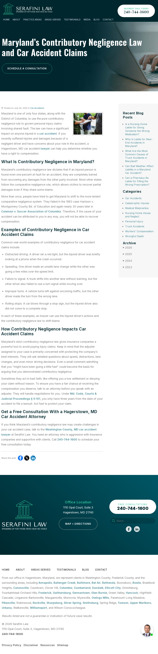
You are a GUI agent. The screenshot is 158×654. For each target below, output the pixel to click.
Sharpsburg (54, 602)
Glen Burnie (99, 592)
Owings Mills (100, 597)
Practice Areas (32, 19)
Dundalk (97, 587)
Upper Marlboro (140, 602)
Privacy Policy (11, 645)
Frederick (44, 592)
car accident (48, 133)
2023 (127, 267)
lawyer (45, 148)
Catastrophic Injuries (137, 203)
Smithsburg (90, 602)
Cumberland (82, 587)
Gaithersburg (62, 592)
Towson (123, 602)
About (16, 19)
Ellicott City (113, 587)
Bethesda (108, 582)
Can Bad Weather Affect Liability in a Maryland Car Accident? (139, 169)
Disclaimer (31, 645)
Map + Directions (78, 523)
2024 (127, 260)
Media (87, 19)
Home (6, 19)
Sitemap (62, 645)
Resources (47, 645)
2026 (127, 247)
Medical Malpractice (137, 208)
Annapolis (45, 582)
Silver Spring (72, 602)
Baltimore (83, 582)
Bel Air (96, 582)
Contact (108, 19)
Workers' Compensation (139, 231)
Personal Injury (134, 221)
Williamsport (38, 607)
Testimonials (72, 19)
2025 (127, 254)
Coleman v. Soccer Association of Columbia (31, 211)
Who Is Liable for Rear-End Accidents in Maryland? (139, 143)
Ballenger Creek (64, 582)
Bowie (137, 582)
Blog (97, 19)
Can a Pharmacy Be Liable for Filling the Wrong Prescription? (137, 181)
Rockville (39, 602)
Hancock (132, 592)
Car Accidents (37, 108)
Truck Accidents (134, 226)
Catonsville (21, 587)
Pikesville (8, 602)
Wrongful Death (134, 236)
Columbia (66, 587)
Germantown (81, 592)
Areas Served (53, 19)
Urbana (7, 607)
